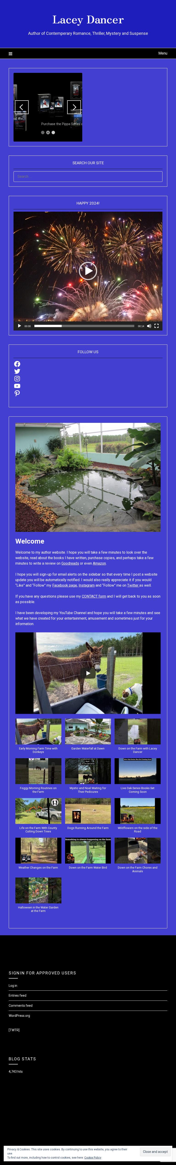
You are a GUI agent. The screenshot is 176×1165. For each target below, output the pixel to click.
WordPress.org (19, 1015)
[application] (88, 271)
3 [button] (53, 132)
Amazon (99, 563)
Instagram (87, 585)
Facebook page (64, 585)
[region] (48, 107)
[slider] (84, 326)
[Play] (19, 326)
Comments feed (21, 1005)
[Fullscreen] (156, 326)
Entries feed (17, 995)
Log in (13, 985)
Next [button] (74, 107)
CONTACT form (94, 596)
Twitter (133, 585)
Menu (162, 53)
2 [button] (48, 132)
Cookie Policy (92, 1157)
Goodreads (70, 563)
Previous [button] (22, 107)
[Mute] (149, 326)
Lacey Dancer (88, 19)
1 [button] (42, 132)
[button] (88, 271)
